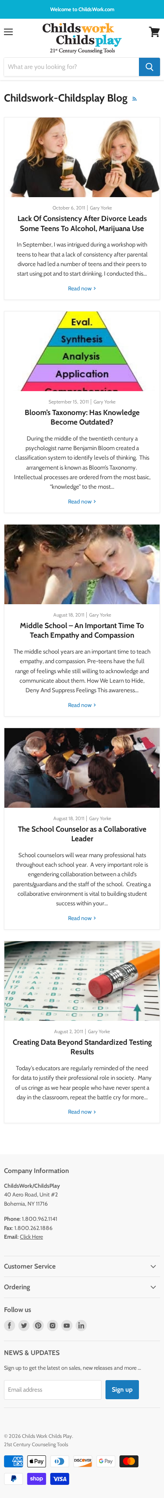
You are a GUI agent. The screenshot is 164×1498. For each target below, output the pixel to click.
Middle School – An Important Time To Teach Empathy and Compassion (82, 630)
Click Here (31, 1236)
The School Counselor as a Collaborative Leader (82, 833)
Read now (80, 288)
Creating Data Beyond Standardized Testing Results (82, 1047)
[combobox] (71, 67)
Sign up (122, 1389)
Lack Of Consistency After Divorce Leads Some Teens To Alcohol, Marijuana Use (82, 223)
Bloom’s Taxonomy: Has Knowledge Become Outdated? (82, 417)
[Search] (149, 67)
